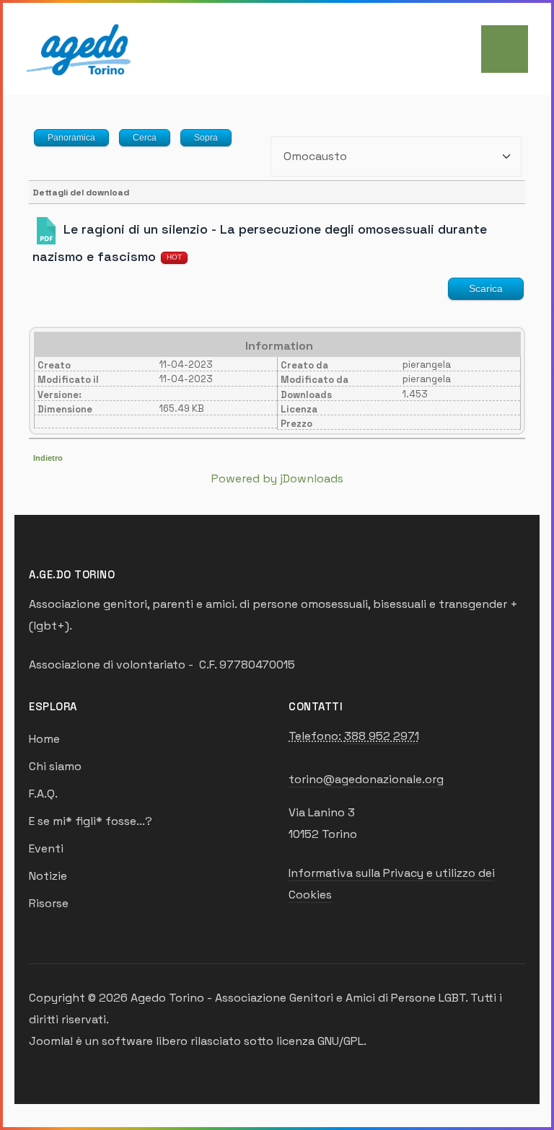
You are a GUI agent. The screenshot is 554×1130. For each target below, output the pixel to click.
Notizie (48, 875)
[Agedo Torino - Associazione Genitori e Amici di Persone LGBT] (78, 47)
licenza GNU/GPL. (321, 1041)
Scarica (486, 288)
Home (44, 738)
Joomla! (51, 1041)
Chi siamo (55, 766)
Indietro (48, 458)
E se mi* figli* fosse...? (90, 821)
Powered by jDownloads (277, 478)
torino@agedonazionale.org (366, 779)
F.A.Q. (43, 793)
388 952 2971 (381, 735)
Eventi (46, 848)
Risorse (49, 903)
